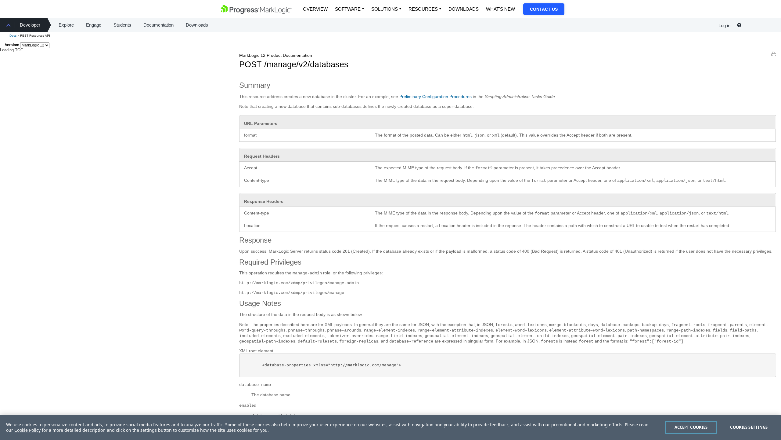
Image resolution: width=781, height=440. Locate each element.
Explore (66, 25)
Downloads (463, 9)
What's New (500, 9)
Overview (315, 9)
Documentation (158, 25)
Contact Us (544, 9)
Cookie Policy (27, 430)
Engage (93, 25)
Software (348, 9)
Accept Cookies (691, 427)
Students (122, 25)
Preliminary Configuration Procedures (435, 96)
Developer (30, 25)
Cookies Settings (749, 427)
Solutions (384, 9)
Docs (12, 35)
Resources (423, 9)
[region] (390, 427)
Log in (724, 25)
